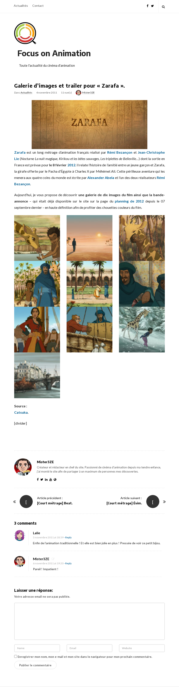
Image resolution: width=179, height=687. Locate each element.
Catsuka (21, 412)
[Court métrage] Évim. (124, 503)
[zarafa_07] (37, 329)
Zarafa (20, 152)
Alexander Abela (100, 177)
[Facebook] (147, 5)
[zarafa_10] (37, 375)
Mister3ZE (88, 92)
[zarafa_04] (37, 283)
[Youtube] (51, 479)
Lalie (36, 533)
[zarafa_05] (89, 283)
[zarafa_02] (89, 238)
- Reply (68, 537)
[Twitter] (152, 5)
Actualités (21, 5)
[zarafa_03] (142, 238)
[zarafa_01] (37, 238)
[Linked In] (47, 479)
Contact (38, 5)
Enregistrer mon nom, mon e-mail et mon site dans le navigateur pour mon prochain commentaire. (85, 656)
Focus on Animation (54, 53)
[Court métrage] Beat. (54, 503)
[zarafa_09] (142, 329)
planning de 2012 (129, 201)
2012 (71, 165)
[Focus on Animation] (25, 33)
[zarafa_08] (89, 329)
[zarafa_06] (142, 283)
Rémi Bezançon (119, 152)
